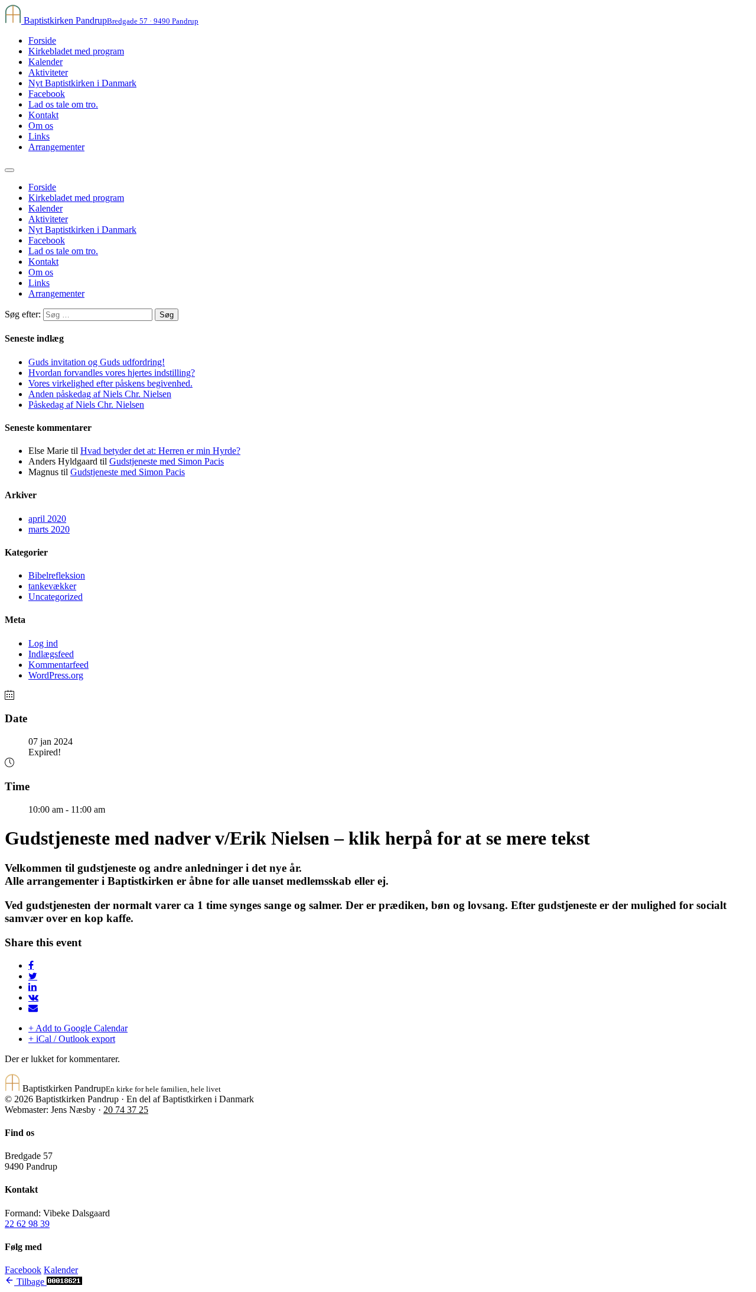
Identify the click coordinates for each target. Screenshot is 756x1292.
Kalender (45, 62)
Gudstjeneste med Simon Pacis (166, 461)
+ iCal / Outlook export (71, 1039)
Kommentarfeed (58, 665)
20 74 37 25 (125, 1110)
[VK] (33, 997)
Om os (40, 126)
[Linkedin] (32, 987)
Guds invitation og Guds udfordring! (96, 362)
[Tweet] (32, 976)
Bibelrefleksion (56, 575)
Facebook (46, 94)
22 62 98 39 (27, 1224)
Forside (42, 40)
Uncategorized (55, 597)
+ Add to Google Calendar (78, 1028)
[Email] (33, 1008)
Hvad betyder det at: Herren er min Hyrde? (160, 451)
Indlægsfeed (51, 654)
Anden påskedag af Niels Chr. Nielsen (99, 394)
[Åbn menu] (9, 170)
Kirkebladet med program (76, 51)
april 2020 (47, 519)
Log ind (43, 643)
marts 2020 (49, 529)
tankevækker (52, 586)
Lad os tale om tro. (63, 104)
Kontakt (43, 115)
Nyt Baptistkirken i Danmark (82, 83)
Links (39, 136)
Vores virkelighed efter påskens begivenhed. (110, 383)
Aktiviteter (48, 72)
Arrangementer (56, 147)
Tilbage (30, 1282)
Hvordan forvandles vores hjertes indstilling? (111, 373)
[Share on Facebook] (31, 965)
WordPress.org (55, 675)
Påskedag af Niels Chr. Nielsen (86, 405)
